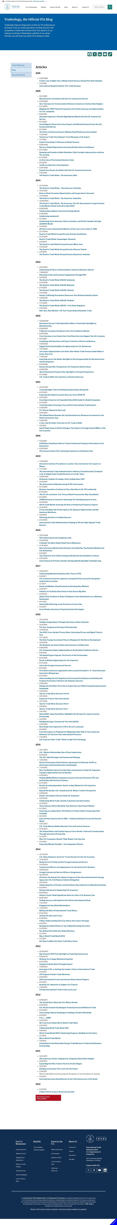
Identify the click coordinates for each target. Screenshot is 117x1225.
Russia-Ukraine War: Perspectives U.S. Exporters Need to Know (65, 367)
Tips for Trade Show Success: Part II (54, 704)
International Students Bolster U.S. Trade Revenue (60, 86)
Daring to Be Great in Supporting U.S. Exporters (58, 890)
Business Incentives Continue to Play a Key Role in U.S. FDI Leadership (67, 489)
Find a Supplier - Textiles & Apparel (39, 1148)
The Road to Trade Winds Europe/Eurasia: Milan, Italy (61, 244)
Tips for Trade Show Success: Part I (53, 709)
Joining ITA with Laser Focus (50, 916)
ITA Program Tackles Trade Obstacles (54, 974)
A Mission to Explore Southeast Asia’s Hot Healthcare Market (64, 331)
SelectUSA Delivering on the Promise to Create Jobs (60, 604)
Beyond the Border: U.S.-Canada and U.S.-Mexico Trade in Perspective (67, 790)
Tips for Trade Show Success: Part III (54, 693)
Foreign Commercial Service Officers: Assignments (60, 872)
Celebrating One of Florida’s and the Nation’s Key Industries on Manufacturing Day (72, 885)
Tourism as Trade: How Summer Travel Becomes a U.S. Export (64, 137)
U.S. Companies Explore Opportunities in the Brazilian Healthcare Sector (68, 650)
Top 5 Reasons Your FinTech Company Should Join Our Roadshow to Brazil (69, 556)
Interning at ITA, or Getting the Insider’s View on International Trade (67, 969)
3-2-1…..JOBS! (45, 1018)
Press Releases (18, 65)
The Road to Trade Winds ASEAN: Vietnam (56, 290)
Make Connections (57, 1149)
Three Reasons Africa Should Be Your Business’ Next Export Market (66, 806)
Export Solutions (21, 1149)
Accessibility (83, 1209)
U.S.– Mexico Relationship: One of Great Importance (60, 752)
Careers (71, 1151)
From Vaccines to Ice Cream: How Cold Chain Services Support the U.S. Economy (72, 336)
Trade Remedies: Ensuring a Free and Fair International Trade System (67, 405)
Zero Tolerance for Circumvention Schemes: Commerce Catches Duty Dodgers (71, 104)
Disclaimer (55, 1209)
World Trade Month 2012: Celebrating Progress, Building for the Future (68, 1033)
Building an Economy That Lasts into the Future (58, 1069)
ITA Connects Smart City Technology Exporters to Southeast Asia (66, 451)
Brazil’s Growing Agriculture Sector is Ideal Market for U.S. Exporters (67, 785)
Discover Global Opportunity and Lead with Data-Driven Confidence (66, 147)
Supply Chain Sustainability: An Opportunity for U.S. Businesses (65, 346)
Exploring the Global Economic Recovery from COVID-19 (62, 395)
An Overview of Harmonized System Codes (56, 160)
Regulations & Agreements (20, 1159)
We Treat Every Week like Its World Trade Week (58, 1023)
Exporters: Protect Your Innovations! (54, 699)
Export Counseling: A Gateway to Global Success (59, 142)
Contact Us (72, 1147)
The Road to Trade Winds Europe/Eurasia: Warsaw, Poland (62, 249)
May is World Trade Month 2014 (52, 936)
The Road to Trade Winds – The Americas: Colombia (60, 188)
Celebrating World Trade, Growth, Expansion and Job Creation (64, 801)
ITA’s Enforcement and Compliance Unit (55, 538)
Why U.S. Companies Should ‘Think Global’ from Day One (62, 839)
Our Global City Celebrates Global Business (57, 931)
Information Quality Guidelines (68, 1209)
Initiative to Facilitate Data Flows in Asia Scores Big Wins (62, 591)
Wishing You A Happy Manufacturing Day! (56, 959)
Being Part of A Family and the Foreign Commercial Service (63, 862)
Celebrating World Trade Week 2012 (54, 1028)
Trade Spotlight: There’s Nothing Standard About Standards (63, 390)
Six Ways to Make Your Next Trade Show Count (58, 941)
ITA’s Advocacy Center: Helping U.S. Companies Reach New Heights (66, 1059)
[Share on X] (94, 54)
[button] (31, 7)
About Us (73, 1141)
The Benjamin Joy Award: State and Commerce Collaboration (64, 645)
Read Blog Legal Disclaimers (43, 1098)
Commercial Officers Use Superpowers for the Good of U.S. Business (67, 867)
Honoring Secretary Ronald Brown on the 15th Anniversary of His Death (68, 1079)
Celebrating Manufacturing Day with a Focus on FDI (60, 574)
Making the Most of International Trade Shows (58, 910)
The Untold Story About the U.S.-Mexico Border (58, 1002)
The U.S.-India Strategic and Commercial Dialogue (59, 757)
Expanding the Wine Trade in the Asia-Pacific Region (60, 1064)
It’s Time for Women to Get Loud (52, 410)
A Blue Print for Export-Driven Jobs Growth (56, 1092)
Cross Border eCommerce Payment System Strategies (61, 609)
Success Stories (18, 75)
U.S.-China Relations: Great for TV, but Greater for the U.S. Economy (67, 857)
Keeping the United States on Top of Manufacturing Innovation (64, 926)
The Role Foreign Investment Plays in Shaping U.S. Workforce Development (70, 640)
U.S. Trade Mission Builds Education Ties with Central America (64, 826)
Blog (14, 70)
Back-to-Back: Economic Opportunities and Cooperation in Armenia (66, 193)
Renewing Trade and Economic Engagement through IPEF (62, 275)
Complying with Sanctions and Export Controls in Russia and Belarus (67, 341)
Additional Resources (54, 1169)
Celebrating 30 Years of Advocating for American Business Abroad (66, 270)
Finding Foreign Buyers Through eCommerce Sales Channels (64, 622)
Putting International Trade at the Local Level (58, 990)
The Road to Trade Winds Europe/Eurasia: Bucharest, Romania (64, 254)
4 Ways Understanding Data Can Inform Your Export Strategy (64, 921)
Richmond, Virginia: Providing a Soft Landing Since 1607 (62, 479)
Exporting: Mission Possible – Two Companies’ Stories (61, 844)
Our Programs (55, 1153)
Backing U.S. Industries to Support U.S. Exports (58, 984)
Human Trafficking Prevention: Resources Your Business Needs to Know (68, 295)
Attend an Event (21, 1170)
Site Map (71, 1159)
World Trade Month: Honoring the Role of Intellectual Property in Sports (68, 505)
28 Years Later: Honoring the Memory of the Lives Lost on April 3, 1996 (68, 229)
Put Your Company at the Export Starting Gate (58, 627)
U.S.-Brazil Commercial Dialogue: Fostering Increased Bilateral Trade (67, 1007)
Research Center (21, 1153)
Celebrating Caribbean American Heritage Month (59, 211)
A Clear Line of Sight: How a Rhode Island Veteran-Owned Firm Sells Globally (70, 81)
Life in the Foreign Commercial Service (55, 665)
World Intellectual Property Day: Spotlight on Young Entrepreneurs (66, 372)
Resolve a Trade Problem (20, 1165)
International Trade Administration (35, 1198)
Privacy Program (45, 1209)
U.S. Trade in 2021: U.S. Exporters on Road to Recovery (61, 377)
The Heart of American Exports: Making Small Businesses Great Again (68, 132)
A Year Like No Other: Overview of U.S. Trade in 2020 (60, 423)
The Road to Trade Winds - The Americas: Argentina (60, 198)
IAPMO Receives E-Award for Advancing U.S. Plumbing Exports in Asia (67, 499)
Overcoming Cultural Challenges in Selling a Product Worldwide (65, 1013)
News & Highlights (21, 1174)
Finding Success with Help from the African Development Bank (64, 900)
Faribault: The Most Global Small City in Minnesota (60, 543)
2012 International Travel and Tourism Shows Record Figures (64, 979)
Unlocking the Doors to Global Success (55, 517)
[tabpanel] (58, 32)
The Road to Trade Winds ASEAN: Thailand (56, 300)
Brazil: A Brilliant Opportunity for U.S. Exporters (58, 660)
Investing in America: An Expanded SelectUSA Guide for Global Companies (69, 400)
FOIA (38, 1209)
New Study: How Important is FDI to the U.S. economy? (61, 727)
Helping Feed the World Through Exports (55, 964)
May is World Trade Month (50, 1038)
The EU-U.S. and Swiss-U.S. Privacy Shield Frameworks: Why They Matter (69, 494)
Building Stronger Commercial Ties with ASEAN (59, 722)
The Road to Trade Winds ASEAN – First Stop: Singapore (62, 305)
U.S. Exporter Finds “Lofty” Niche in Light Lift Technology (62, 739)
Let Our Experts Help (20, 1180)
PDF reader (89, 1204)
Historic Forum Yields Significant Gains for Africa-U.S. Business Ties (67, 895)
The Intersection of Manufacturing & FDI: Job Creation (61, 484)
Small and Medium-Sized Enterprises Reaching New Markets (64, 586)
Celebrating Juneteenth (49, 216)
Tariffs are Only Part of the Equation (54, 165)
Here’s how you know (39, 1)
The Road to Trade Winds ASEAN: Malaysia (56, 285)
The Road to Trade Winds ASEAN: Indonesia (57, 280)
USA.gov (33, 1209)
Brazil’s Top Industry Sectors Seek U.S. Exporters (59, 796)
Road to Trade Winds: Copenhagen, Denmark (57, 239)
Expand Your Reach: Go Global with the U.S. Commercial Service (65, 170)
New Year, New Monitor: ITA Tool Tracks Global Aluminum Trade (65, 311)
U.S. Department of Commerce (56, 1198)
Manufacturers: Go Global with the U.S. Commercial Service (63, 99)
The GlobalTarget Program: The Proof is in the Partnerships (63, 655)
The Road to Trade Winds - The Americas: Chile (58, 175)
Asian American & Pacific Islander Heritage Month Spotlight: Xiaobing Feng (70, 561)
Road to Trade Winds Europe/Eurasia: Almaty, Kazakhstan (62, 234)
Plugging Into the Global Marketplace (54, 905)
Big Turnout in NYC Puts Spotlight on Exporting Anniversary (63, 954)
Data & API (72, 1155)
